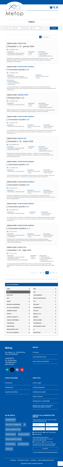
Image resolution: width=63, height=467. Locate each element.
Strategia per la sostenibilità (41, 401)
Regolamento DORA (13, 439)
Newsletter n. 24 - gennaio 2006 (21, 46)
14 (43, 272)
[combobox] (9, 28)
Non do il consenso (48, 442)
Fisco (32, 22)
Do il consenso (37, 442)
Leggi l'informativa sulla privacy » (41, 437)
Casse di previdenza (50, 432)
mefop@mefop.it (10, 362)
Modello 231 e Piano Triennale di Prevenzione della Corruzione (43, 406)
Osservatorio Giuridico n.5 (18, 119)
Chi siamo (36, 352)
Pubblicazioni (9, 387)
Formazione (8, 383)
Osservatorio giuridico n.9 (18, 69)
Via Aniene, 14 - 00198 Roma (15, 352)
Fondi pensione (38, 432)
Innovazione (10, 434)
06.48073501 (12, 360)
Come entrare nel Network (41, 361)
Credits (34, 460)
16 (50, 272)
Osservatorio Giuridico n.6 (18, 185)
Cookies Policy (23, 460)
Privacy (13, 460)
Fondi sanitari (37, 434)
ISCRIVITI (45, 448)
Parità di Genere (38, 396)
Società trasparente (39, 387)
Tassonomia (10, 444)
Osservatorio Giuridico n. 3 (19, 228)
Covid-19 (9, 449)
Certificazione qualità (39, 392)
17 (53, 272)
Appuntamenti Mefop (11, 392)
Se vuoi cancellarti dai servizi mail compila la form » (45, 452)
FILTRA (54, 28)
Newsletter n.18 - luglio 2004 (19, 250)
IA (24, 424)
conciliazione (23, 434)
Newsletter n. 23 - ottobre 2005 (20, 141)
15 (47, 272)
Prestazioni (10, 419)
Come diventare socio (39, 357)
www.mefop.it (9, 364)
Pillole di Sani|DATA (13, 424)
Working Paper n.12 (16, 98)
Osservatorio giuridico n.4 (18, 207)
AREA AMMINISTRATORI (46, 460)
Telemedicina (23, 444)
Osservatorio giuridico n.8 (18, 164)
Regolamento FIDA (13, 429)
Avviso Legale (37, 383)
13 (40, 272)
